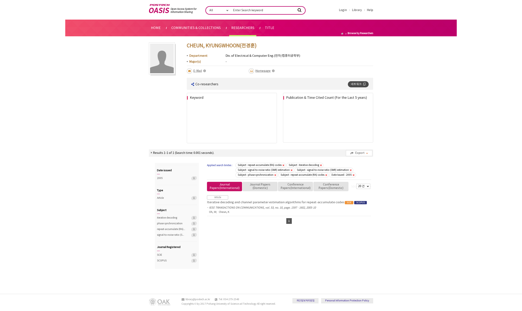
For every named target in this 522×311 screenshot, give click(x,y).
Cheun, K (224, 212)
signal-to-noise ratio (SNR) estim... (171, 235)
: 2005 (342, 175)
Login (343, 10)
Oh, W (212, 212)
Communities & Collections (196, 28)
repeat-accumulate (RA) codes (171, 229)
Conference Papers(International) (296, 186)
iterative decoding (171, 218)
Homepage (263, 71)
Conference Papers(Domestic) (331, 186)
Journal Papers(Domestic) (260, 186)
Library (357, 10)
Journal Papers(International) (225, 186)
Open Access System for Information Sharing (173, 8)
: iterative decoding (304, 165)
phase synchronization (171, 223)
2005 (171, 178)
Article (171, 198)
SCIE (171, 255)
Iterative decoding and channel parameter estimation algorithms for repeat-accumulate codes (286, 202)
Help (370, 10)
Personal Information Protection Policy (347, 300)
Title (269, 28)
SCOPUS (171, 260)
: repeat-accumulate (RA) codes (260, 165)
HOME (156, 28)
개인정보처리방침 (305, 300)
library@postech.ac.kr (198, 299)
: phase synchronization (255, 175)
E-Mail (197, 71)
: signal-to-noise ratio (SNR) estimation (264, 170)
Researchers (242, 28)
